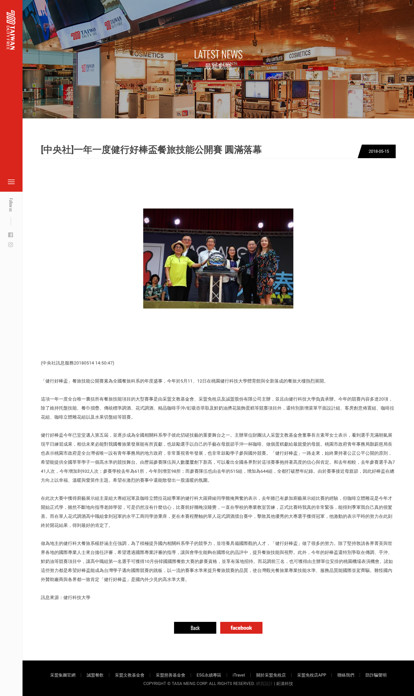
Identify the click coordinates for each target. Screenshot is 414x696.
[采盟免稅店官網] (11, 30)
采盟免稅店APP (311, 675)
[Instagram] (10, 245)
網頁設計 (264, 683)
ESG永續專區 (209, 675)
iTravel (239, 675)
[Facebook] (10, 235)
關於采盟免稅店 (271, 675)
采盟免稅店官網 (34, 17)
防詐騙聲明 (376, 675)
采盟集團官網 (62, 675)
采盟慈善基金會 (170, 675)
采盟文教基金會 (129, 675)
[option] (218, 258)
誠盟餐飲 (95, 675)
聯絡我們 (345, 675)
